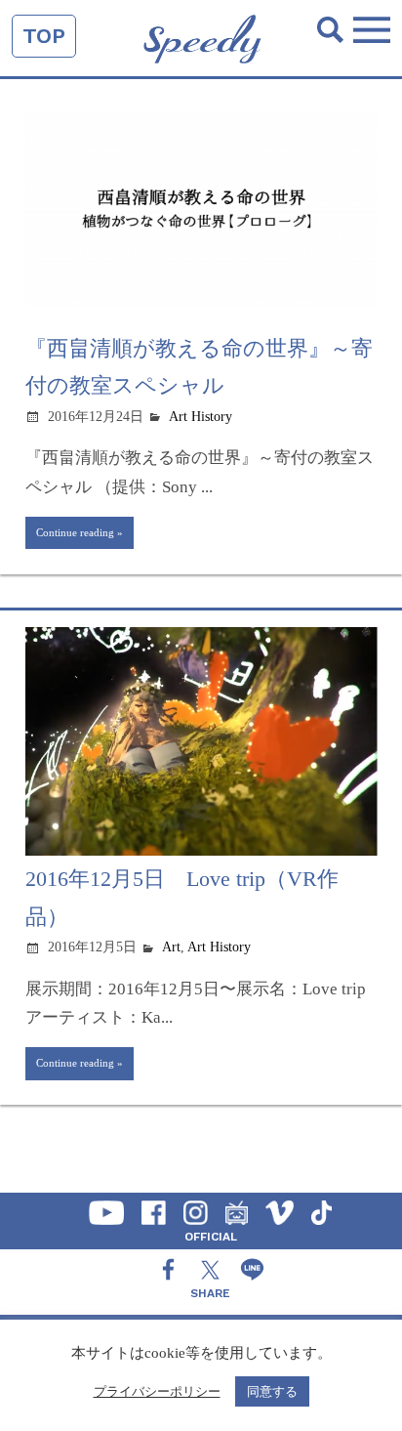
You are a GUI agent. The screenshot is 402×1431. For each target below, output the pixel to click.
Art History (200, 416)
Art (171, 947)
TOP (43, 35)
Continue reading (75, 532)
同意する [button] (272, 1391)
